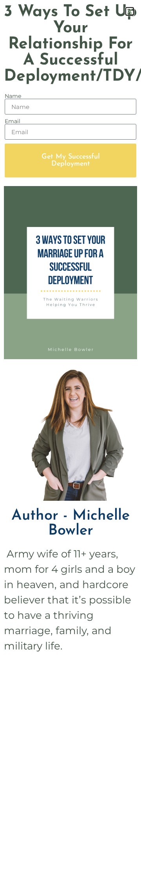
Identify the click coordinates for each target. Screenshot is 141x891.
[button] (129, 11)
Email (12, 121)
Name (13, 96)
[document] (70, 445)
